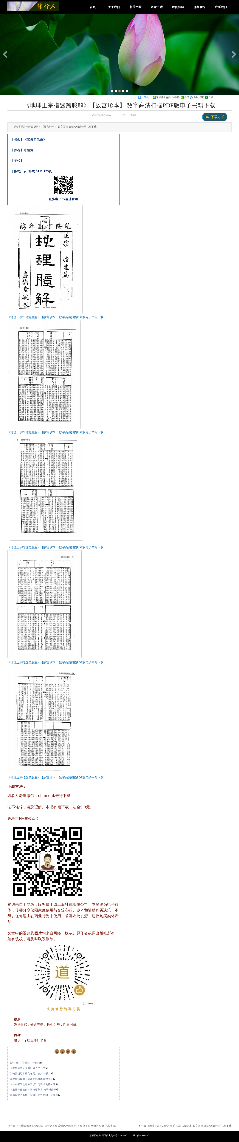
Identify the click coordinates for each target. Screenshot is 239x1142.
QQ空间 (160, 97)
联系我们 (221, 7)
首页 (93, 7)
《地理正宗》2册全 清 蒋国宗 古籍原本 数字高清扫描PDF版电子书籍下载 (189, 1125)
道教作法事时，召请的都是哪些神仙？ (32, 1078)
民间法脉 (178, 7)
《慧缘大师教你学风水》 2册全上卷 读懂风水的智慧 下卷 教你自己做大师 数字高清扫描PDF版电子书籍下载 (78, 1125)
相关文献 (136, 7)
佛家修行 (199, 7)
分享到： (146, 97)
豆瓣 (210, 97)
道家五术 (157, 7)
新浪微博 (174, 97)
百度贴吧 (198, 97)
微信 (186, 97)
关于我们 (114, 7)
